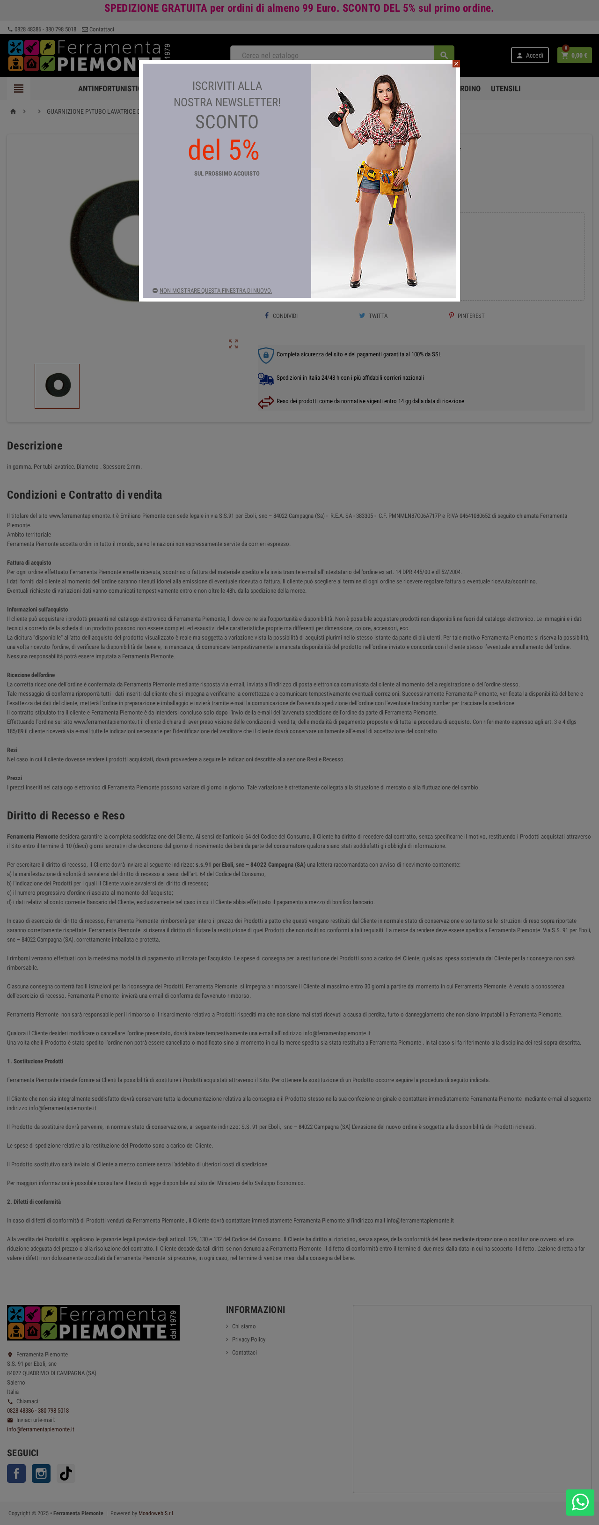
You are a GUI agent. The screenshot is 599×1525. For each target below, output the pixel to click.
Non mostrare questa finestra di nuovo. (216, 290)
